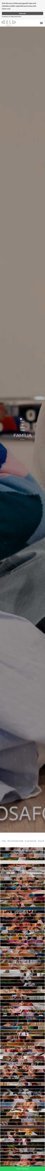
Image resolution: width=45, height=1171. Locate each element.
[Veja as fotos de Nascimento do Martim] (22, 1090)
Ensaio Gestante (30, 841)
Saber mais (6, 9)
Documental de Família (15, 841)
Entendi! (22, 13)
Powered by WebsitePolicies (11, 16)
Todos (4, 841)
